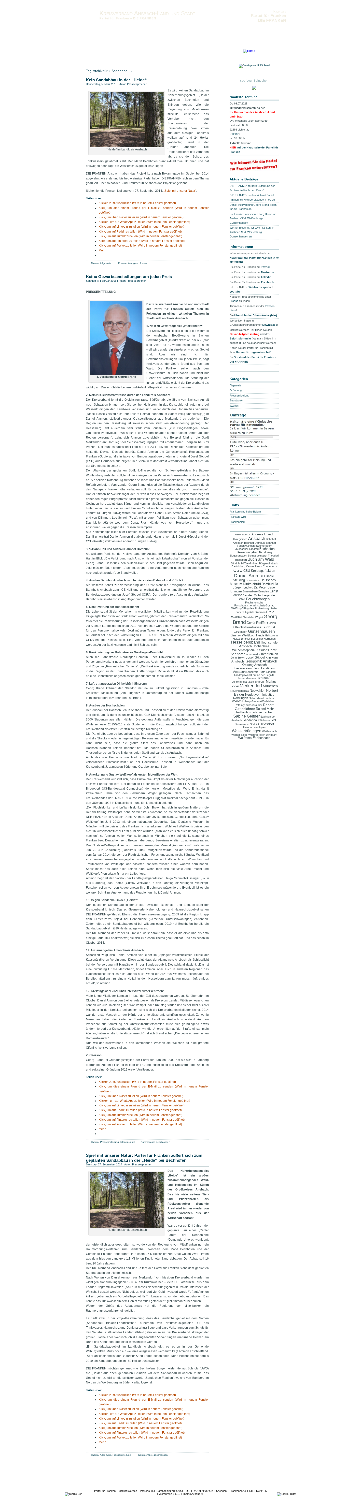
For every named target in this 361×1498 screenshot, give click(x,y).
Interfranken (269, 654)
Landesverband (96, 55)
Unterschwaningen (254, 727)
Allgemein (105, 263)
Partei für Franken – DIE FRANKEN (127, 18)
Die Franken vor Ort (128, 52)
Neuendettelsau (239, 690)
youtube (235, 291)
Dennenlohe (253, 580)
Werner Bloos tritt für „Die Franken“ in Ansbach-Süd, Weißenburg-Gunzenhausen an (252, 232)
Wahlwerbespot (259, 287)
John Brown (238, 657)
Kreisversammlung (247, 668)
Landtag (271, 671)
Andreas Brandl (262, 534)
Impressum (151, 52)
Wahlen (234, 405)
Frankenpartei (238, 1490)
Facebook (267, 282)
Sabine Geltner (246, 716)
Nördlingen (240, 698)
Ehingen (236, 591)
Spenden (221, 1490)
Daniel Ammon (249, 575)
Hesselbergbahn (245, 642)
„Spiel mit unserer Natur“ (180, 190)
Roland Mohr (265, 709)
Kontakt (106, 52)
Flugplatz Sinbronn (254, 612)
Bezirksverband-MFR (123, 55)
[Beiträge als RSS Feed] (254, 66)
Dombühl (268, 584)
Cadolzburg (238, 566)
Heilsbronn (271, 635)
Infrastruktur (253, 654)
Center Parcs (254, 566)
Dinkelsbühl (252, 584)
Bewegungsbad (247, 552)
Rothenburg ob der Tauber (254, 712)
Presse (234, 300)
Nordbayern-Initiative (259, 694)
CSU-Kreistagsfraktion (259, 571)
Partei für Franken (105, 1490)
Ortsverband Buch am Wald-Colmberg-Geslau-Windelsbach (254, 700)
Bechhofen (267, 549)
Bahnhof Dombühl (254, 542)
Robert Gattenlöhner (254, 707)
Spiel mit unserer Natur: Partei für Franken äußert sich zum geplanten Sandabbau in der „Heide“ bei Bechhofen (144, 1158)
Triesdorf (267, 724)
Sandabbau (251, 720)
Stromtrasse (242, 724)
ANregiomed (240, 539)
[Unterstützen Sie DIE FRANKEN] (254, 169)
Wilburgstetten (256, 734)
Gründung (236, 390)
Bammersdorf (263, 545)
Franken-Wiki (238, 516)
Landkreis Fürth (255, 671)
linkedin (266, 277)
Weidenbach (269, 731)
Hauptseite (279, 11)
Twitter (265, 266)
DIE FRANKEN (258, 1490)
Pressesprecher (137, 84)
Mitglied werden (128, 1490)
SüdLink (255, 724)
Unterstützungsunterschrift (254, 352)
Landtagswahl (242, 675)
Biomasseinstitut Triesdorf (263, 555)
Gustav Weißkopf (243, 635)
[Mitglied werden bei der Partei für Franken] (254, 88)
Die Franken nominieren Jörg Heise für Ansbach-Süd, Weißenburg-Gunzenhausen (253, 218)
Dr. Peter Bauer (265, 587)
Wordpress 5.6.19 (169, 1493)
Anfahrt (235, 133)
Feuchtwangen (258, 599)
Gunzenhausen (261, 631)
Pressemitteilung (109, 1142)
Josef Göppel (255, 657)
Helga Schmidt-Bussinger (248, 638)
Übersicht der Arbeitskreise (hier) (255, 315)
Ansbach (256, 538)
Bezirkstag (265, 552)
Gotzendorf (240, 631)
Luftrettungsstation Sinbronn (248, 681)
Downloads (202, 52)
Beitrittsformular (240, 338)
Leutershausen (247, 678)
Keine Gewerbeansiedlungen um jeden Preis (129, 276)
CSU (238, 570)
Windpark (271, 734)
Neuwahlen (257, 690)
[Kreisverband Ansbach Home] (249, 51)
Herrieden (270, 638)
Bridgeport (241, 559)
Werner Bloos (239, 734)
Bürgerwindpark (268, 563)
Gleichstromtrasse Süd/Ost (254, 627)
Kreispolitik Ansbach (261, 661)
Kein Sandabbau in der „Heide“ (116, 80)
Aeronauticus (243, 534)
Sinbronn (264, 720)
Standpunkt (127, 1142)
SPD (274, 720)
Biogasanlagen (238, 555)
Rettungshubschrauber (248, 705)
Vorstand (92, 52)
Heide (260, 635)
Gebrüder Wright (253, 617)
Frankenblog (237, 521)
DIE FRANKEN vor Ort (199, 1490)
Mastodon (267, 272)
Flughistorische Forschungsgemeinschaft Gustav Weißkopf (252, 605)
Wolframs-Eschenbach (254, 738)
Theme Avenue (191, 1493)
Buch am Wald (261, 559)
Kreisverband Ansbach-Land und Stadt (147, 13)
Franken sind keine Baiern (245, 511)
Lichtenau (263, 678)
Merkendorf (251, 685)
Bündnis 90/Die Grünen (244, 563)
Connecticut (270, 566)
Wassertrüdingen (246, 731)
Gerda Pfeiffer (256, 623)
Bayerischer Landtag (246, 548)
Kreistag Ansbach (254, 665)
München (270, 686)
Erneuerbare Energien (256, 591)
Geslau (271, 622)
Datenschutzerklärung (177, 52)
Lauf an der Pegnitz (262, 675)
